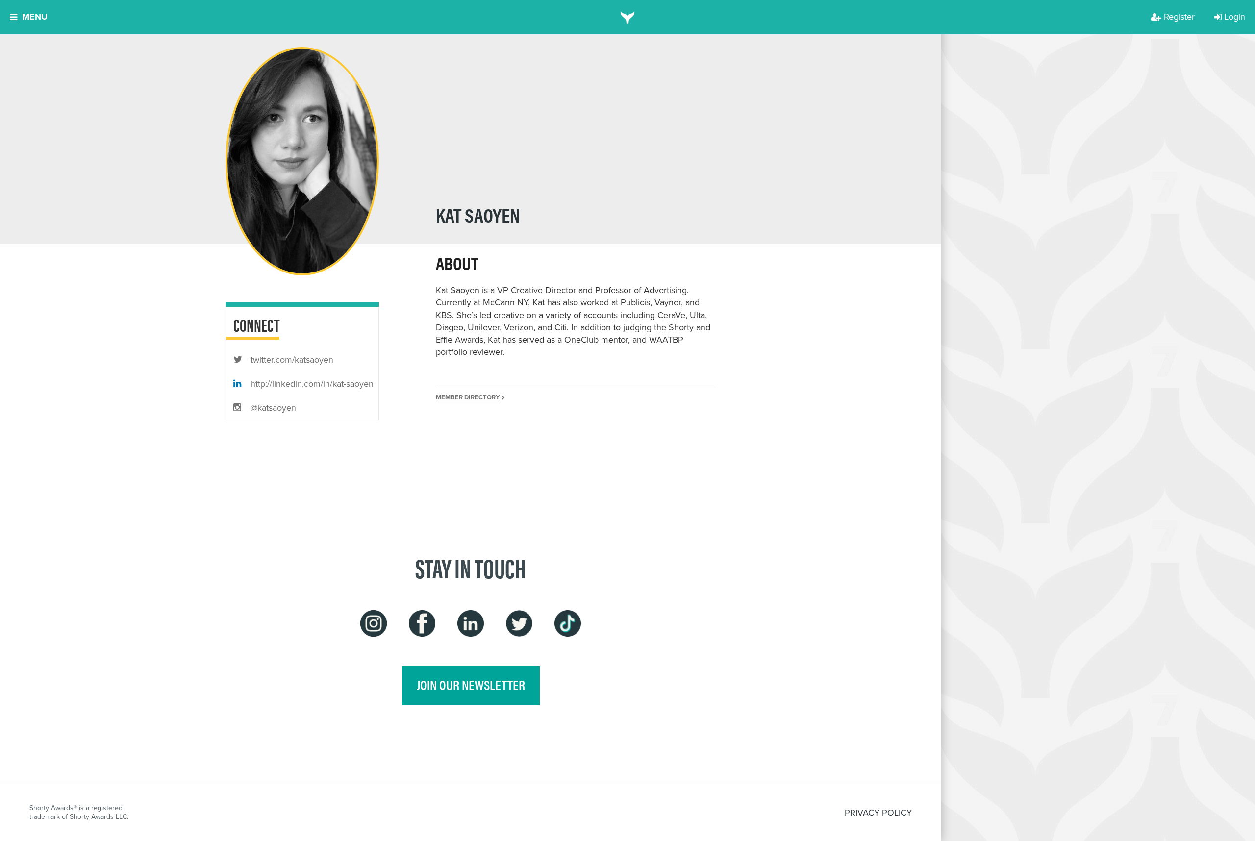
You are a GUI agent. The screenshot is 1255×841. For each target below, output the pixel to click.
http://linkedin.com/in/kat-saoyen (311, 383)
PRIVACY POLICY (878, 812)
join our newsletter (471, 684)
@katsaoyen (272, 407)
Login (1234, 16)
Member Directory (468, 397)
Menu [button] (35, 16)
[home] (627, 17)
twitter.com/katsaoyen (290, 359)
